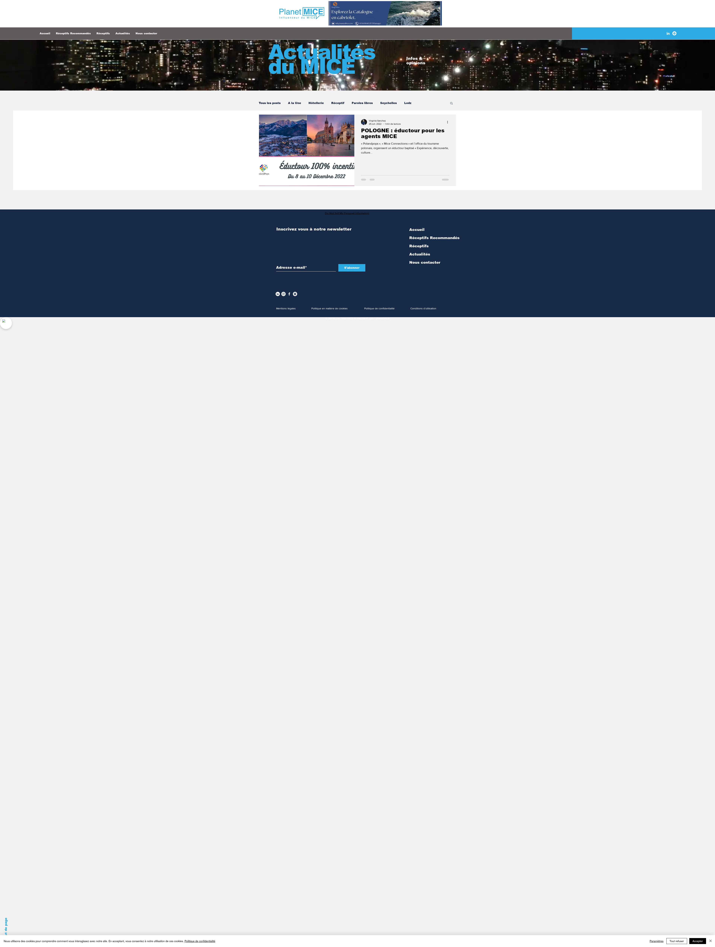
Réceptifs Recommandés (434, 238)
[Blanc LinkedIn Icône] (668, 33)
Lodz (407, 103)
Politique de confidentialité (200, 941)
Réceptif (337, 103)
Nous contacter (424, 262)
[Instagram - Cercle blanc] (283, 294)
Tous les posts (270, 103)
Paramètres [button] (656, 941)
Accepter (697, 941)
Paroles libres (362, 103)
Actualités (419, 254)
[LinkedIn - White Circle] (278, 294)
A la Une (294, 103)
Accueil (417, 230)
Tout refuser (677, 941)
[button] (451, 103)
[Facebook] (289, 294)
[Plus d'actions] (449, 122)
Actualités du (321, 59)
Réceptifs (419, 246)
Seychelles (388, 103)
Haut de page (6, 929)
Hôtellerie (316, 103)
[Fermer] (710, 941)
